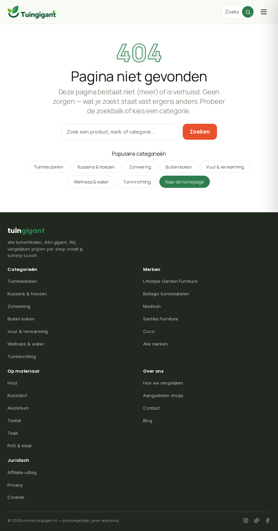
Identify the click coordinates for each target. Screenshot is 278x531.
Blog (147, 420)
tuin (26, 230)
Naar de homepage (184, 182)
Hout (12, 383)
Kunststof (17, 395)
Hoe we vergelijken (163, 383)
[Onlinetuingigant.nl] (31, 12)
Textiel (14, 420)
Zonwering (140, 167)
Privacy (15, 485)
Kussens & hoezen (96, 167)
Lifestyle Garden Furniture (170, 281)
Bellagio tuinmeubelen (166, 293)
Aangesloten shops (163, 395)
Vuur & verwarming (225, 167)
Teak (12, 433)
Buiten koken (178, 167)
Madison (152, 306)
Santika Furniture (160, 318)
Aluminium (18, 408)
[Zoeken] (248, 12)
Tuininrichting (137, 182)
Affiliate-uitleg (21, 472)
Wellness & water (91, 182)
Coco (149, 331)
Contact (151, 408)
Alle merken (155, 344)
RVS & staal (19, 445)
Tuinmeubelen (48, 167)
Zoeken (200, 131)
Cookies (15, 497)
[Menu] (264, 12)
